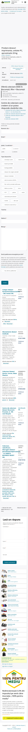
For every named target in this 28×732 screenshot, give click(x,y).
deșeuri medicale (9, 176)
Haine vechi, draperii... (12, 610)
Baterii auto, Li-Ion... (12, 615)
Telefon (3, 209)
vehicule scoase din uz (10, 204)
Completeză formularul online (14, 718)
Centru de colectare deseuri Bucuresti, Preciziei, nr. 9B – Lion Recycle (9, 411)
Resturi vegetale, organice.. (13, 649)
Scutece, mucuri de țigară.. (13, 654)
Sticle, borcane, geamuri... (13, 581)
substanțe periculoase (10, 196)
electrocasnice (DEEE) (10, 180)
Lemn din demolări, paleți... (13, 629)
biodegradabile (9, 168)
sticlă (23, 192)
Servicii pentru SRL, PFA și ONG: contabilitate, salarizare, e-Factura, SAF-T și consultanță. (13, 659)
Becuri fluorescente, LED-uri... (14, 600)
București (7, 321)
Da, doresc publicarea (10, 270)
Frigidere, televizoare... (13, 595)
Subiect (4, 218)
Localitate (14, 151)
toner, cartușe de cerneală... (13, 605)
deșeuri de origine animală (11, 172)
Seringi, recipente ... (12, 639)
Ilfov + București (7, 323)
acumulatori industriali (8, 490)
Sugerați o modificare (21, 84)
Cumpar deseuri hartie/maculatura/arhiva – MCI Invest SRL (11, 291)
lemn (19, 188)
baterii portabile (9, 163)
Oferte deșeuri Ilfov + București (18, 69)
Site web (5, 554)
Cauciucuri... (11, 625)
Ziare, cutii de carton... (12, 571)
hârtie (15, 319)
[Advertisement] (14, 29)
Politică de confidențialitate (14, 729)
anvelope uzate (9, 159)
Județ (2, 151)
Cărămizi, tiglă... (13, 634)
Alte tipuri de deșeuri (7, 664)
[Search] (22, 2)
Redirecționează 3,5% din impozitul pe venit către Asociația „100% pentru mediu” (13, 694)
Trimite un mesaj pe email (16, 77)
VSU (13, 361)
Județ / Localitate (7, 145)
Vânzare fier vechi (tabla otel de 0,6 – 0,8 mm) (6, 509)
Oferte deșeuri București (17, 66)
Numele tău (5, 128)
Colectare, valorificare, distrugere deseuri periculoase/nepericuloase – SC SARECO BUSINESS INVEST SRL (11, 451)
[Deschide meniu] (25, 2)
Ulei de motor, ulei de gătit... (13, 620)
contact (14, 727)
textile (6, 200)
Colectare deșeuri (20, 725)
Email (3, 137)
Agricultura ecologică (7, 666)
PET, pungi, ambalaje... (12, 576)
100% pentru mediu (14, 2)
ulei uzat (16, 200)
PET (6, 192)
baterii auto (22, 159)
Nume (4, 541)
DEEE (21, 73)
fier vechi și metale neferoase (12, 184)
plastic (14, 192)
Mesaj (3, 227)
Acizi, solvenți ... (13, 644)
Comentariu (6, 526)
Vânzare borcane (21, 507)
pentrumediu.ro (6, 714)
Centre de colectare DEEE (11, 119)
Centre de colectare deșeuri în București (15, 113)
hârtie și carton (8, 188)
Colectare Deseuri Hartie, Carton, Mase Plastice (9, 373)
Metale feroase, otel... (12, 586)
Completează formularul (15, 11)
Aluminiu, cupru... (13, 590)
